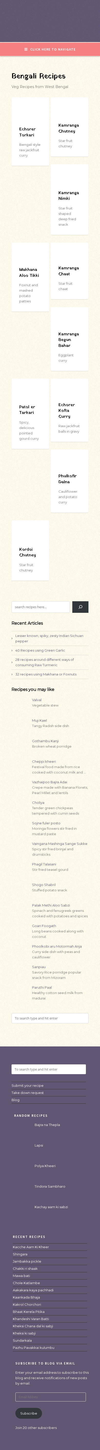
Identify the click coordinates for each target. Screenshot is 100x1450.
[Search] (80, 607)
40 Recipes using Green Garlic (40, 650)
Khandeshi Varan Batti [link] (31, 1319)
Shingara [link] (20, 1254)
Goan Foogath (44, 926)
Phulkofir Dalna (67, 479)
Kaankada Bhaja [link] (26, 1297)
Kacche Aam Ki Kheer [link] (31, 1247)
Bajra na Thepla (47, 1125)
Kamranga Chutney (68, 128)
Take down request (28, 1093)
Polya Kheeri (45, 1166)
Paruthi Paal (42, 987)
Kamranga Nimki (68, 196)
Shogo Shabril (44, 885)
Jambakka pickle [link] (27, 1261)
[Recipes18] (50, 32)
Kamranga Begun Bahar (68, 340)
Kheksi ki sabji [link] (24, 1333)
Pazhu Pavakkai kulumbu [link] (33, 1348)
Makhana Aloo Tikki (29, 273)
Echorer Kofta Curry (66, 411)
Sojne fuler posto (46, 823)
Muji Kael (39, 720)
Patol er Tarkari (27, 410)
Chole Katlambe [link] (26, 1283)
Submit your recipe (28, 1085)
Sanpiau (39, 967)
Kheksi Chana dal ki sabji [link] (33, 1326)
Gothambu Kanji (45, 741)
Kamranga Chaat (68, 271)
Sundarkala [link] (22, 1340)
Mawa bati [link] (21, 1276)
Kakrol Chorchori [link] (27, 1304)
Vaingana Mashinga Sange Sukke (59, 844)
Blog (15, 1100)
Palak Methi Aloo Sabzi (51, 905)
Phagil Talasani (44, 864)
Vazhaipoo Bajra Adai (49, 782)
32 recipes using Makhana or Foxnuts (45, 674)
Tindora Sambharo (50, 1186)
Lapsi (39, 1145)
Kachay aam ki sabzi (51, 1207)
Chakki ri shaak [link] (25, 1268)
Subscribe (28, 1413)
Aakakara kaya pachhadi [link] (33, 1290)
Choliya (38, 802)
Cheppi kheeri (44, 761)
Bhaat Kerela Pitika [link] (29, 1312)
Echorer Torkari (27, 132)
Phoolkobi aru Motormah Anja (57, 946)
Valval (37, 700)
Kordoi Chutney (27, 552)
